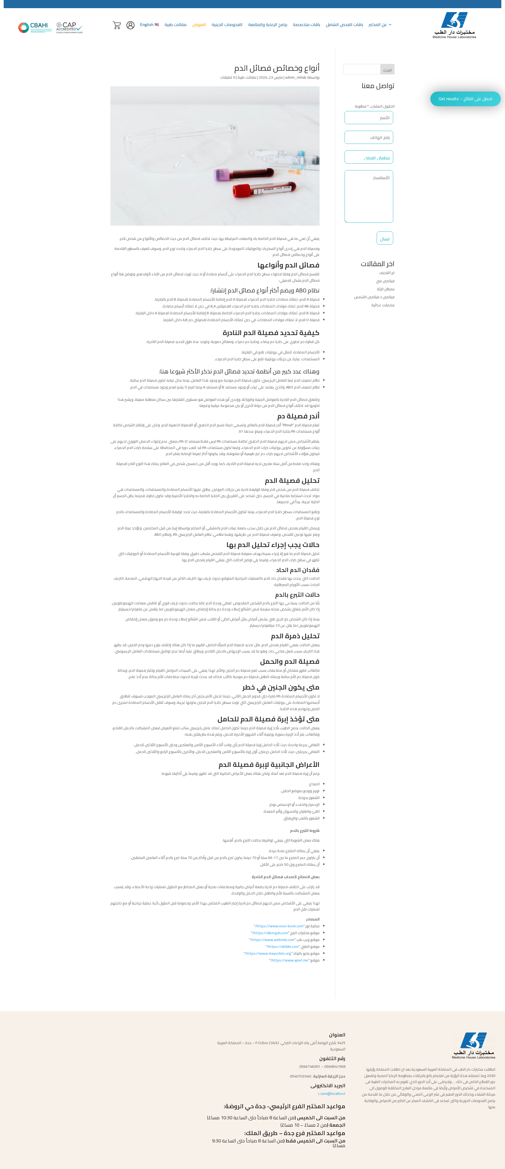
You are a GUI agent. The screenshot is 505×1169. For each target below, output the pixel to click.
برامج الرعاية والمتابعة (267, 25)
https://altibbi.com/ (283, 946)
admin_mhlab (295, 77)
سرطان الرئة (386, 289)
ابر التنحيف (386, 272)
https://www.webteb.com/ (272, 939)
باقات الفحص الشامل (344, 25)
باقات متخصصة (306, 25)
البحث (387, 70)
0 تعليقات (227, 77)
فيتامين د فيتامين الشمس (374, 296)
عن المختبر (378, 25)
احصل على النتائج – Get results (465, 99)
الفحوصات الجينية (227, 25)
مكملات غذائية (383, 305)
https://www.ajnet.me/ (289, 960)
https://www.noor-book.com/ (279, 926)
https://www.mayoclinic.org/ (268, 953)
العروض (199, 25)
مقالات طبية (175, 25)
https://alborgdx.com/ (270, 932)
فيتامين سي (385, 280)
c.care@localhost (331, 1093)
